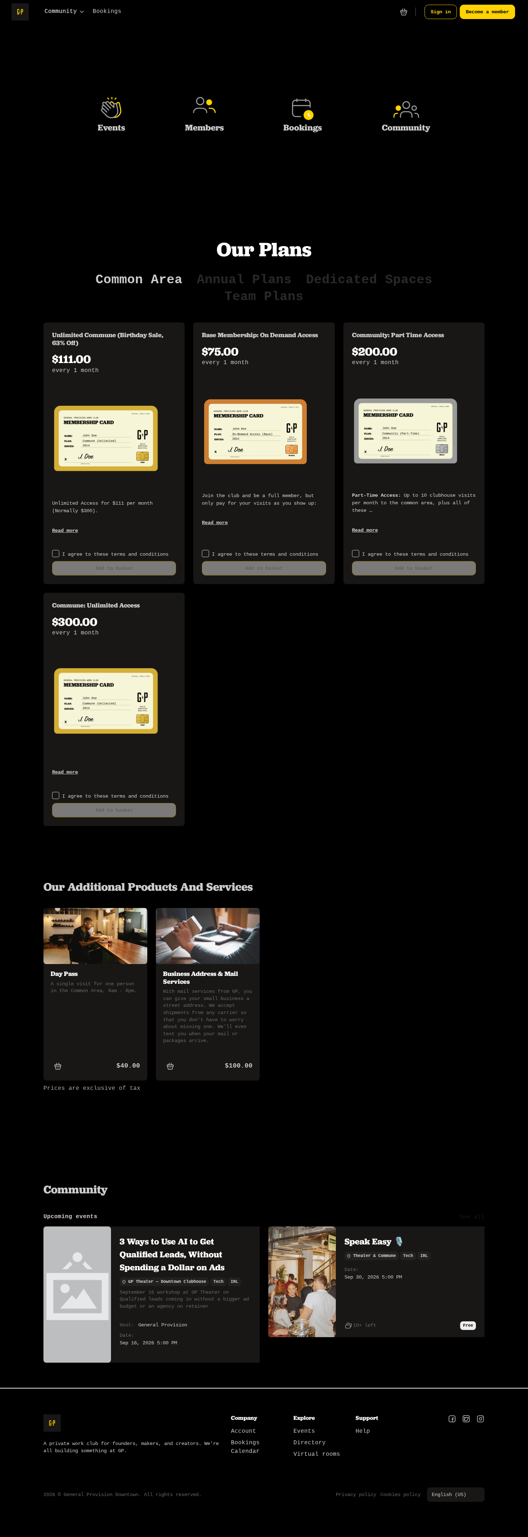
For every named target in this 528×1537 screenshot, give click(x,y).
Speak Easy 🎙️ (374, 1241)
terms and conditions (139, 554)
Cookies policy (400, 1494)
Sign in (441, 12)
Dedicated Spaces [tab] (369, 280)
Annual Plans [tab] (244, 280)
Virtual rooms (316, 1454)
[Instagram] (480, 1419)
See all (472, 1217)
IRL (234, 1282)
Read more (65, 530)
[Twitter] (466, 1419)
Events (304, 1431)
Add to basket (114, 568)
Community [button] (61, 11)
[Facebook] (452, 1419)
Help (363, 1431)
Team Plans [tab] (264, 297)
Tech (218, 1282)
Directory (309, 1443)
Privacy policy (356, 1494)
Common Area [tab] (139, 280)
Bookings (107, 11)
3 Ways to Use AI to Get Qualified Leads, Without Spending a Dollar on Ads (172, 1254)
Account (243, 1431)
